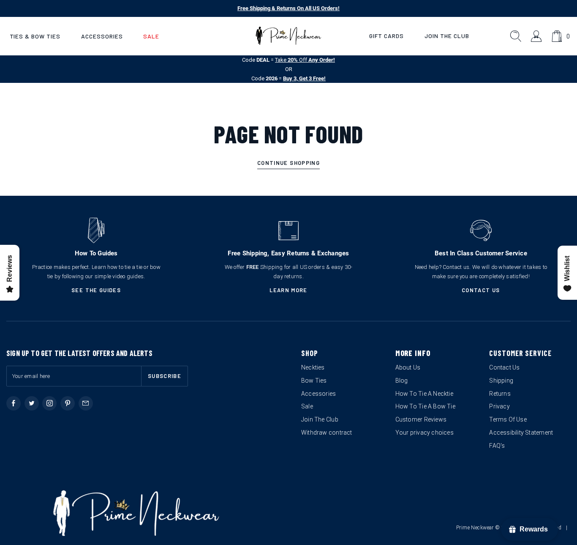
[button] (35, 36)
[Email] (86, 403)
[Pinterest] (67, 403)
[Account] (537, 36)
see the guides (96, 290)
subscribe (164, 375)
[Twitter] (31, 403)
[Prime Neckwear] (288, 36)
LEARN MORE (288, 290)
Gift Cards (386, 35)
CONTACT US (481, 290)
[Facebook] (13, 403)
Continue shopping (288, 162)
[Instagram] (49, 403)
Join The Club (447, 35)
